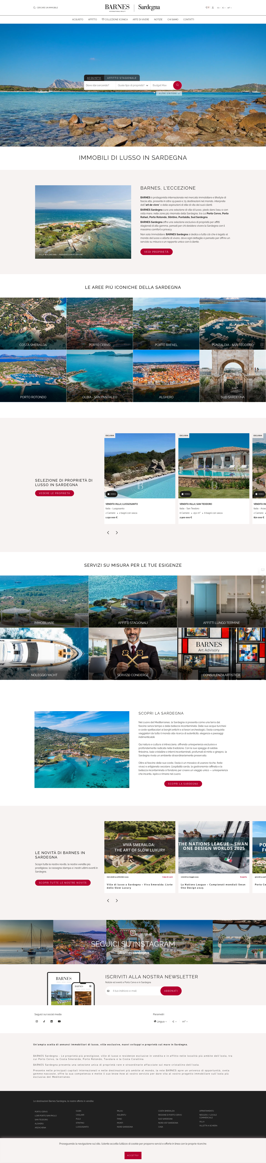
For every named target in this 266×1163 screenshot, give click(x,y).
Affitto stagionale (122, 78)
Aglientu (121, 1115)
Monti (120, 1123)
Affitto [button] (92, 19)
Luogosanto (82, 1127)
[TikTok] (44, 1022)
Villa (201, 1122)
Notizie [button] (158, 19)
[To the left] (108, 533)
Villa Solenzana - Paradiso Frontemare (61, 255)
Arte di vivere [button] (141, 19)
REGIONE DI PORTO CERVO (170, 1115)
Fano (119, 1119)
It (218, 8)
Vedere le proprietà (54, 493)
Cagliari (80, 1115)
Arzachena (40, 1128)
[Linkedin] (51, 1022)
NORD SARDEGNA (125, 1127)
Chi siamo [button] (172, 19)
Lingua (160, 1021)
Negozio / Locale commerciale (208, 1116)
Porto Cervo (41, 1112)
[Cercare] (177, 85)
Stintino (80, 1123)
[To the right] (116, 533)
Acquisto (94, 78)
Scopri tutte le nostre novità (63, 883)
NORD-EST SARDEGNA (168, 1123)
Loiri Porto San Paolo (46, 1116)
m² (229, 8)
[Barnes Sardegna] (133, 7)
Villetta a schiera (208, 1126)
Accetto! (133, 1155)
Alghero (39, 1124)
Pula (78, 1119)
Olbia (78, 1111)
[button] (208, 7)
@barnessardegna (133, 952)
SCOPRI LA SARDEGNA (183, 784)
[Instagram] (36, 1022)
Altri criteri (168, 93)
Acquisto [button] (77, 19)
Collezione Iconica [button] (116, 19)
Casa (160, 1127)
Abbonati (171, 991)
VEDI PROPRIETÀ (156, 251)
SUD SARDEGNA (165, 1119)
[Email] (263, 570)
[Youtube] (59, 1022)
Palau (120, 1111)
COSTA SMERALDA (166, 1111)
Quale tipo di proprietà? (131, 85)
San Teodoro (41, 1120)
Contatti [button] (188, 19)
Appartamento (206, 1111)
